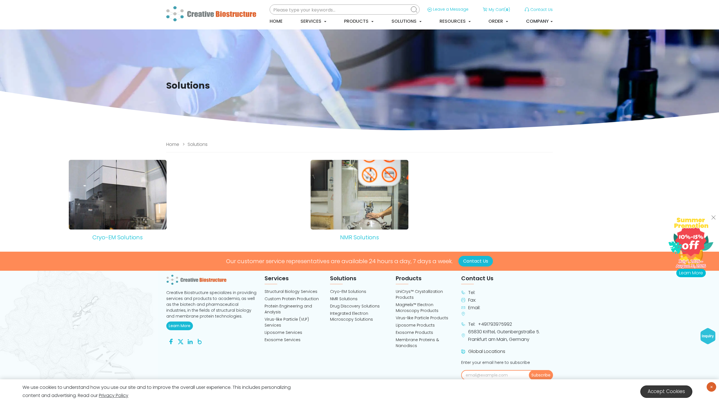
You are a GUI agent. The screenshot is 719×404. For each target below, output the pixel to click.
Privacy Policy (113, 395)
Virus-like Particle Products (422, 318)
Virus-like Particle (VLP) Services (287, 322)
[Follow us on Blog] (199, 341)
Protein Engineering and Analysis (288, 309)
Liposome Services (283, 332)
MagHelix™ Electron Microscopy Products (417, 307)
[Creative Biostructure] (212, 279)
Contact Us (541, 9)
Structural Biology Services (291, 291)
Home (276, 21)
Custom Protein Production (292, 299)
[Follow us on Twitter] (180, 341)
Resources (453, 21)
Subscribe (540, 375)
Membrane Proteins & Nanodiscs (417, 342)
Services (311, 21)
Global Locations (486, 351)
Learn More (181, 326)
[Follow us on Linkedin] (190, 341)
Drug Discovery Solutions (355, 306)
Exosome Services (283, 340)
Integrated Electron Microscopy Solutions (351, 316)
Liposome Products (415, 325)
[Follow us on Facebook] (171, 341)
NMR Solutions (344, 299)
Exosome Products (414, 332)
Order (496, 21)
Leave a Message (450, 9)
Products (357, 21)
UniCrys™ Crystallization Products (419, 294)
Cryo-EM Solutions (348, 291)
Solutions (405, 21)
